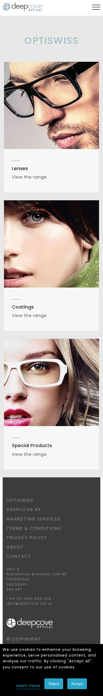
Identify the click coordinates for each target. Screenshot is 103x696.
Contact (19, 556)
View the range (29, 177)
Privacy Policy (27, 538)
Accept (77, 684)
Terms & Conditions (34, 528)
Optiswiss (20, 500)
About (15, 547)
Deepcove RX (24, 509)
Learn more (28, 686)
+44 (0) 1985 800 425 (29, 598)
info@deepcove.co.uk (30, 603)
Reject (54, 684)
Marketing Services (34, 519)
